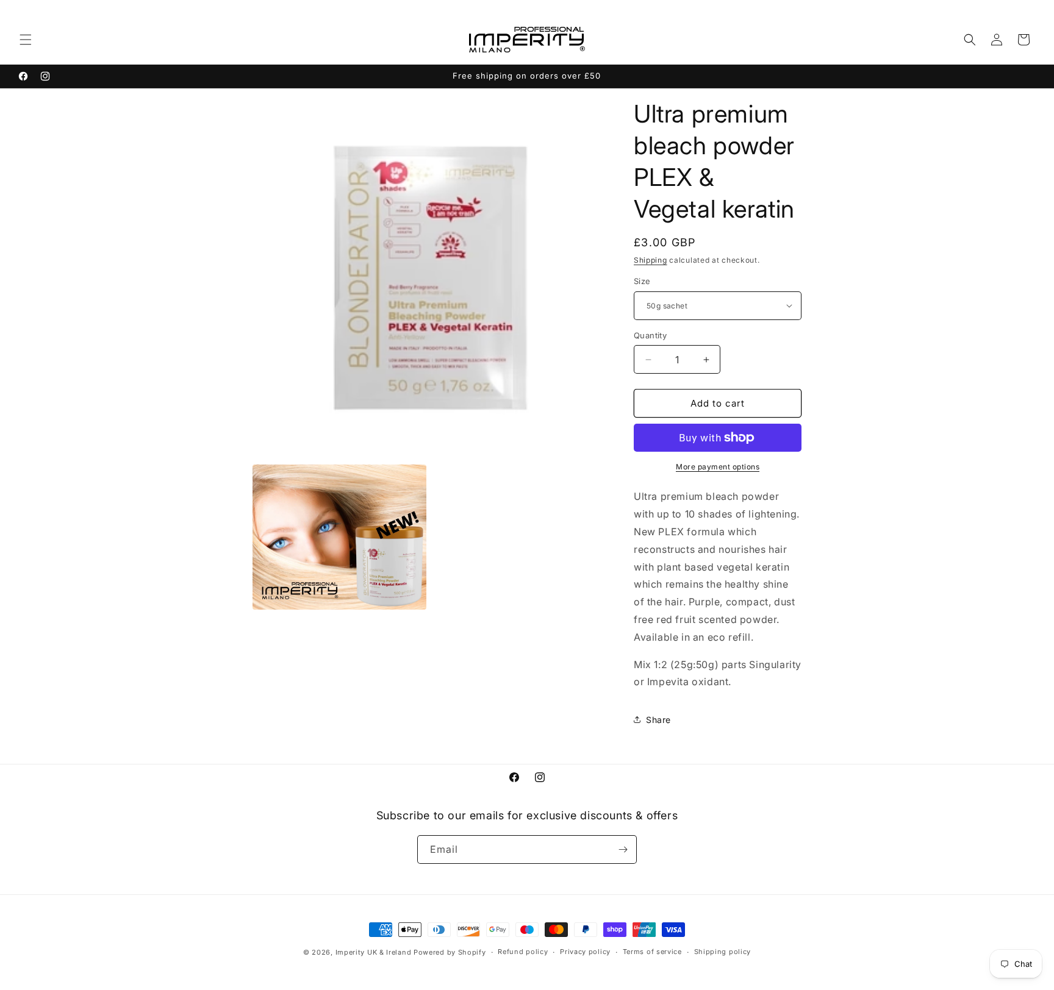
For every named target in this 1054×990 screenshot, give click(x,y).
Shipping (650, 260)
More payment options (717, 466)
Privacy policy (585, 951)
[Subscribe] (622, 849)
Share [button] (658, 719)
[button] (25, 39)
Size (642, 281)
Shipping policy (722, 951)
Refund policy (523, 951)
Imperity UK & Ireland (373, 952)
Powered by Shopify (450, 952)
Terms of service (652, 951)
